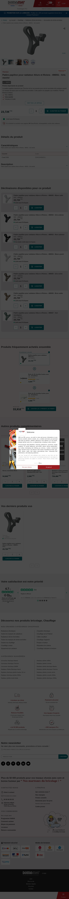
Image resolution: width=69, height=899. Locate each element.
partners (28, 437)
